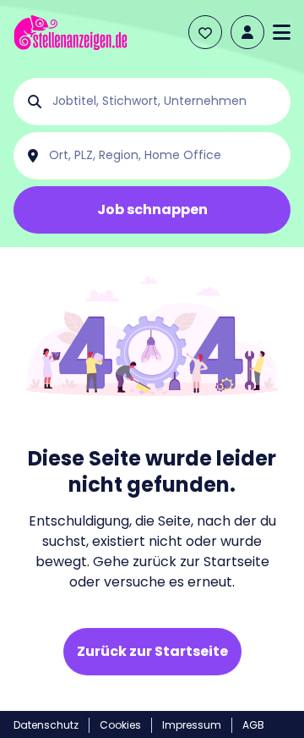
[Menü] (281, 32)
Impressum (191, 725)
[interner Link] (71, 32)
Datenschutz (46, 725)
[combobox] (165, 101)
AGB (253, 725)
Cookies (120, 725)
